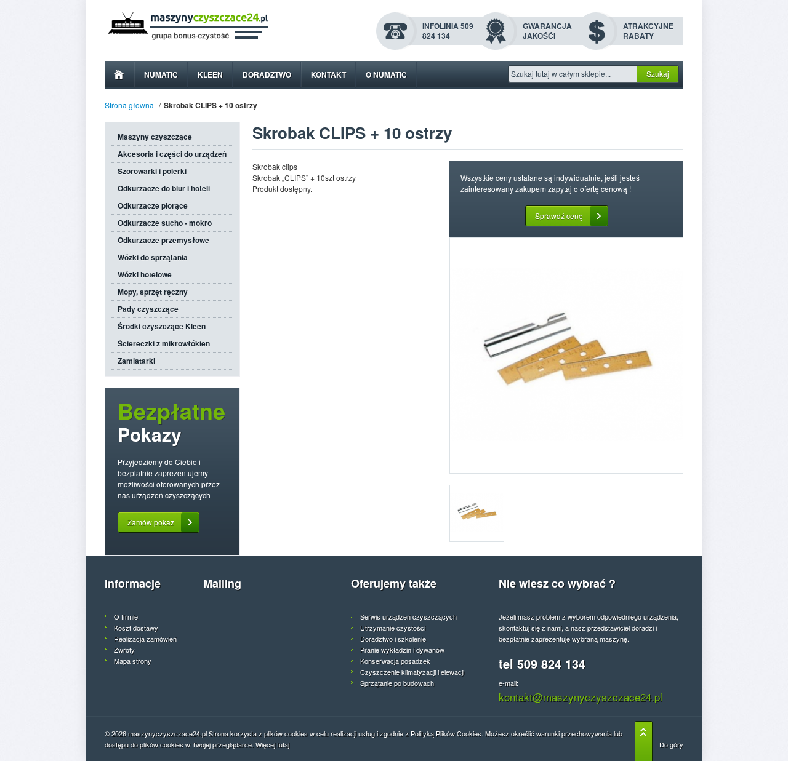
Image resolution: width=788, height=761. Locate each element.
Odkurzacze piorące (153, 205)
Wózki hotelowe (145, 274)
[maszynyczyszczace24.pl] (219, 26)
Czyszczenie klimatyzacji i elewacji (412, 672)
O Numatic (386, 74)
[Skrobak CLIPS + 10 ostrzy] (566, 355)
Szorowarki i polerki (152, 171)
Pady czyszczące (148, 308)
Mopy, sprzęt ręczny (153, 291)
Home (119, 75)
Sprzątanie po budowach (397, 683)
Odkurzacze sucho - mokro (165, 222)
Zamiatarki (136, 360)
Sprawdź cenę (559, 215)
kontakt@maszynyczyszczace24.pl (580, 696)
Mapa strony (132, 661)
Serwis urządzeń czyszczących (408, 616)
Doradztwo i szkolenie (393, 638)
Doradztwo (267, 74)
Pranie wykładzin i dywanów (402, 650)
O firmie (126, 616)
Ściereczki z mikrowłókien (164, 343)
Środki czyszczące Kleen (162, 326)
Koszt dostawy (136, 627)
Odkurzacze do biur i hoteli (164, 188)
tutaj (283, 744)
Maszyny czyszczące (155, 136)
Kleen (210, 74)
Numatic (161, 74)
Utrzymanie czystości (392, 627)
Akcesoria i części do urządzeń (172, 153)
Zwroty (124, 650)
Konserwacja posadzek (395, 661)
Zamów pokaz (150, 522)
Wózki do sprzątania (153, 257)
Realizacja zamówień (145, 638)
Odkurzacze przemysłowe (163, 239)
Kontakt (328, 74)
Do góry (671, 744)
